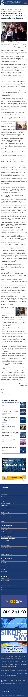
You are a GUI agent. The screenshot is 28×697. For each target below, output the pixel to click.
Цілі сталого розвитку (5, 591)
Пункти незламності (6, 681)
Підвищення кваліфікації (6, 534)
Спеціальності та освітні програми (8, 585)
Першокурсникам (4, 567)
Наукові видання (4, 543)
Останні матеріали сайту (10, 400)
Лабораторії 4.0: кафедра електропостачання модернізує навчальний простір (8, 426)
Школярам (3, 560)
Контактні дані (4, 661)
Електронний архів (5, 549)
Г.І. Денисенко (24, 52)
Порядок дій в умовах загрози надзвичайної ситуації (13, 680)
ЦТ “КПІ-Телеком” (5, 510)
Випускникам (4, 571)
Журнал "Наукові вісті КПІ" (7, 554)
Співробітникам (4, 573)
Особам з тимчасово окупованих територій (10, 564)
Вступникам (3, 562)
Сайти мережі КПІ (5, 540)
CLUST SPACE (4, 589)
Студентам (3, 569)
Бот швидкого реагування (10, 675)
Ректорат (3, 489)
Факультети (3, 498)
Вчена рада (3, 492)
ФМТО (2, 390)
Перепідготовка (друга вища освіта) (8, 531)
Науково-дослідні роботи (6, 547)
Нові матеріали (12, 663)
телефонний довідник (22, 670)
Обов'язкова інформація (13, 661)
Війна (2, 587)
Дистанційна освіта (5, 527)
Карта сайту (6, 663)
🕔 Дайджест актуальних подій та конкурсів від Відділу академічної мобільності (9, 419)
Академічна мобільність (6, 529)
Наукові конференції (5, 545)
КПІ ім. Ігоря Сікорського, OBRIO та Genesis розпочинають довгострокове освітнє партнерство (10, 411)
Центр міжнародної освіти (6, 536)
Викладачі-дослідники (5, 580)
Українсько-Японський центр (7, 516)
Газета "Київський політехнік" (7, 552)
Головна (2, 8)
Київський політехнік (5, 394)
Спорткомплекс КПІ (5, 512)
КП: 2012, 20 (3, 389)
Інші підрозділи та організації (7, 503)
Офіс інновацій (4, 521)
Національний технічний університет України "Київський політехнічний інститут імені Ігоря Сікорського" (13, 2)
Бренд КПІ (21, 661)
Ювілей (2, 392)
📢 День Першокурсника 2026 (8, 439)
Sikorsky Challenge (5, 578)
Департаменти (4, 494)
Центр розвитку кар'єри (6, 519)
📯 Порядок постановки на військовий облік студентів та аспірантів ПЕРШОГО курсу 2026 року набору (11, 434)
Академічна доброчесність (6, 582)
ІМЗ (6, 390)
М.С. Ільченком (11, 53)
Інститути (3, 496)
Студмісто (3, 514)
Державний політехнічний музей (8, 507)
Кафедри (2, 501)
